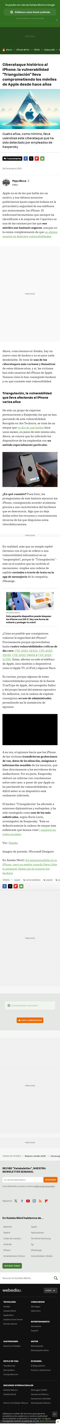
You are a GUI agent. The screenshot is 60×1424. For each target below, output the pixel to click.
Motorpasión (37, 1345)
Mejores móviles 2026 (35, 1155)
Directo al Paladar (12, 1345)
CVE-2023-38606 (23, 655)
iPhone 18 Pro (22, 49)
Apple (17, 879)
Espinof (34, 1330)
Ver (31, 1020)
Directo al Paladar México (15, 1402)
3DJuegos (35, 1306)
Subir (48, 1290)
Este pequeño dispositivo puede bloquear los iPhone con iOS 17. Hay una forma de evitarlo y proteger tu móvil (28, 619)
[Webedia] (12, 1292)
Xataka (13, 843)
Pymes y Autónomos (41, 1369)
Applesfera (8, 1315)
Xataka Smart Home (13, 1319)
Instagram (34, 1200)
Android (7, 1244)
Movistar (7, 1226)
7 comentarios (14, 158)
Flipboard (37, 158)
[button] (20, 181)
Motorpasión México (41, 1402)
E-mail (42, 158)
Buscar (56, 1278)
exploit (49, 879)
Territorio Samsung (41, 1238)
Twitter (31, 158)
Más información (48, 1420)
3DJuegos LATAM (39, 1389)
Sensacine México (40, 1394)
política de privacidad (44, 1186)
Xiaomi (6, 1232)
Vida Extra (36, 1310)
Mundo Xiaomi (10, 1323)
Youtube (28, 1200)
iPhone (6, 1250)
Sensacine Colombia (41, 1398)
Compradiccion (10, 1374)
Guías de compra (12, 1238)
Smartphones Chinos (14, 1255)
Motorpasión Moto (40, 1350)
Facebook (26, 158)
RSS (40, 1200)
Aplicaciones (37, 1232)
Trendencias (9, 1365)
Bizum (9, 49)
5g (32, 1244)
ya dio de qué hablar (31, 427)
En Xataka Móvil (13, 612)
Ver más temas (12, 1265)
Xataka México (10, 1389)
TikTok (37, 49)
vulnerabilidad (33, 879)
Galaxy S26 (49, 49)
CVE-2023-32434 (26, 650)
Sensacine (36, 1326)
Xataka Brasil (9, 1394)
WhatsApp (36, 1250)
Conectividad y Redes (42, 1255)
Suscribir (50, 1179)
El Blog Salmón (38, 1365)
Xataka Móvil (9, 1310)
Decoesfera (9, 1369)
